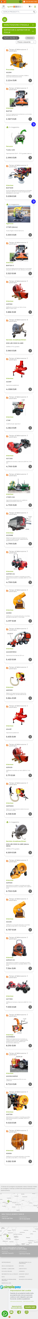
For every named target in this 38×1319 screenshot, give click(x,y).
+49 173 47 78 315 (24, 1253)
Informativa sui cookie (28, 1301)
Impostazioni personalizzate (16, 1307)
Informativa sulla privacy (16, 1301)
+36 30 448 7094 (7, 1218)
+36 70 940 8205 (24, 1219)
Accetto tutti (30, 1307)
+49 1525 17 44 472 (8, 1253)
